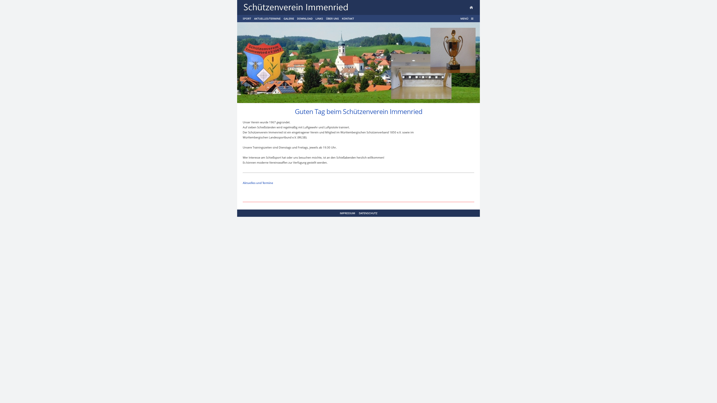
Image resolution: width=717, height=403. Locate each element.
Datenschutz (368, 213)
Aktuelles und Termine (258, 183)
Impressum (347, 213)
